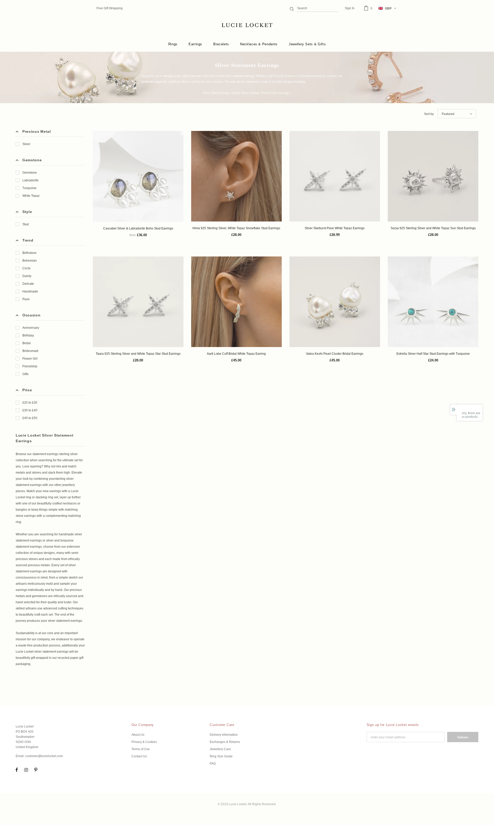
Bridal (26, 343)
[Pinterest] (35, 769)
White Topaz (31, 196)
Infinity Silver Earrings (246, 93)
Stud (25, 224)
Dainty (26, 276)
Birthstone (29, 253)
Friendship (29, 366)
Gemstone (29, 172)
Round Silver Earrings (275, 93)
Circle (26, 268)
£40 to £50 (29, 418)
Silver (26, 144)
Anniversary (30, 328)
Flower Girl (30, 358)
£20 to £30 (29, 402)
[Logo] (246, 25)
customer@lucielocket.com (44, 756)
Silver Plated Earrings (216, 93)
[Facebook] (16, 769)
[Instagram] (26, 769)
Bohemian (29, 260)
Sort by (429, 114)
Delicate (28, 284)
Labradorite (30, 180)
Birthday (28, 335)
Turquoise (29, 188)
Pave (26, 299)
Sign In (350, 8)
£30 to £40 (29, 410)
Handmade (30, 291)
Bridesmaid (30, 351)
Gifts (25, 374)
